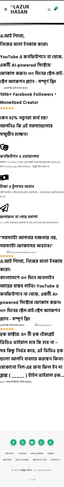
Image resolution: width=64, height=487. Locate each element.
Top (33, 479)
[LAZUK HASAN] (23, 9)
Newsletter (40, 459)
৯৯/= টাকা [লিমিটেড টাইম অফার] (15, 382)
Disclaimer (37, 453)
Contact (56, 459)
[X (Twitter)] (23, 442)
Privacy (10, 453)
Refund (7, 459)
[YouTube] (32, 442)
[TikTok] (50, 442)
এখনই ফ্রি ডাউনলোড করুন (15, 88)
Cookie (22, 453)
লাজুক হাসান (26, 470)
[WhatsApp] (41, 442)
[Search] (48, 9)
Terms (51, 453)
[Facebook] (13, 442)
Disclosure (22, 459)
